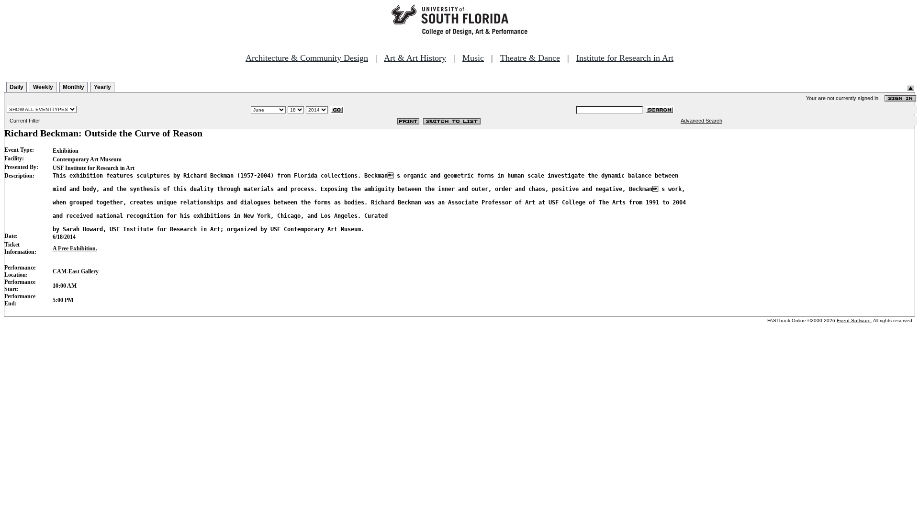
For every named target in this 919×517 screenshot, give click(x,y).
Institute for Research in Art (624, 58)
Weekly (43, 87)
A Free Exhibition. (75, 248)
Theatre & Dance (530, 58)
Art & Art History (415, 58)
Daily (16, 87)
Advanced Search (701, 121)
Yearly (102, 87)
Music (473, 58)
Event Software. (854, 320)
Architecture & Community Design (307, 58)
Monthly (73, 87)
